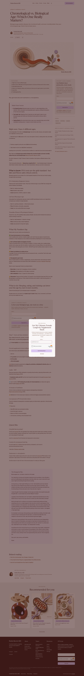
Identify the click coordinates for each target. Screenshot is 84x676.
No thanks (42, 353)
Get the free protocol (41, 350)
